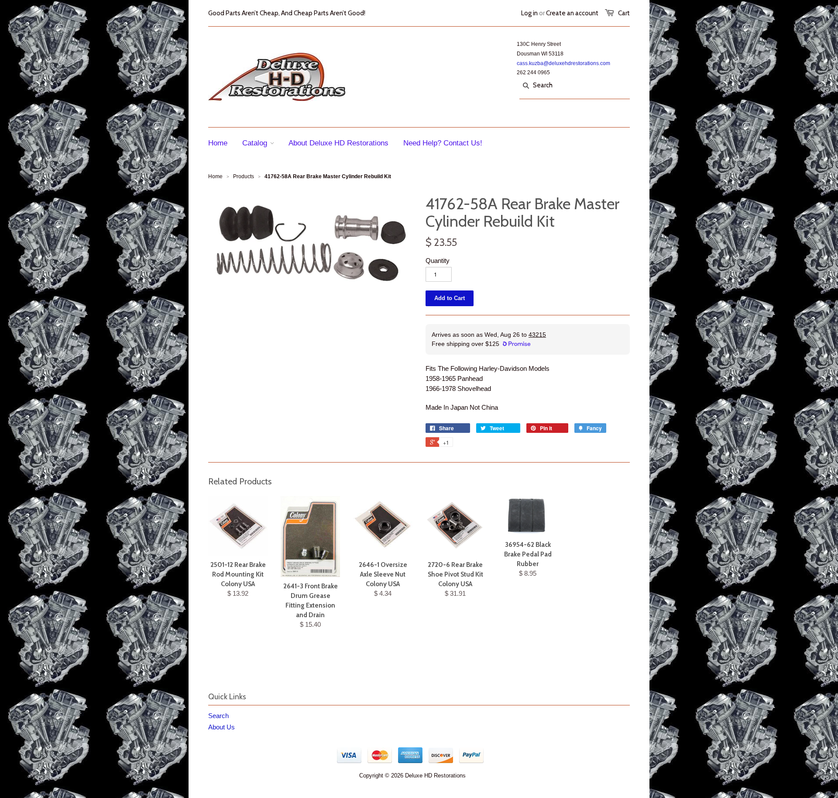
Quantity (438, 260)
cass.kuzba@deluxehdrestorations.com (563, 63)
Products (243, 176)
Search (218, 715)
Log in (529, 13)
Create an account (572, 13)
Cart (624, 13)
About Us (221, 727)
